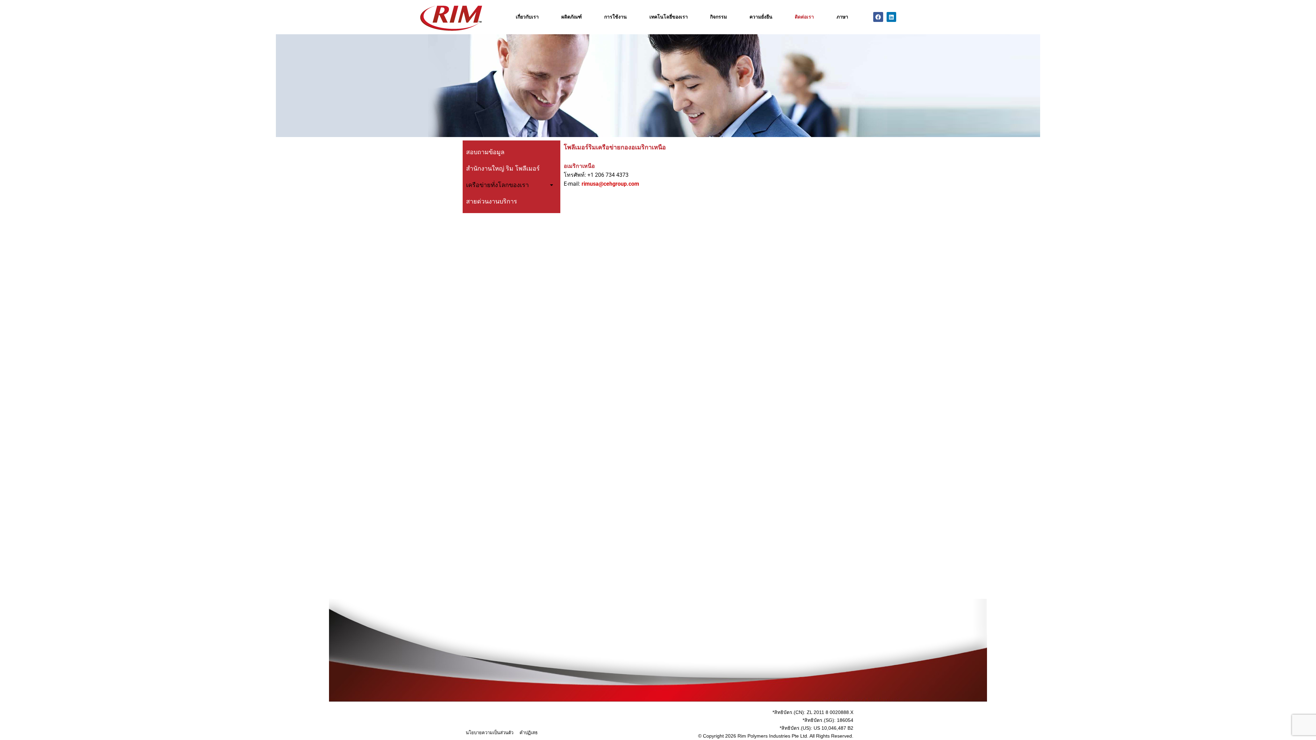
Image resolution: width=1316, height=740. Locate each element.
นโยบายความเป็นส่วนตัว (489, 732)
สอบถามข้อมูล (485, 152)
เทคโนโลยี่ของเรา (668, 17)
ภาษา (842, 17)
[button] (511, 185)
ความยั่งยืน (761, 17)
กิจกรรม (718, 17)
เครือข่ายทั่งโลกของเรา (497, 185)
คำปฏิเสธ (529, 732)
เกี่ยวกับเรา (527, 17)
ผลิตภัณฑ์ (571, 17)
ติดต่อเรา (804, 17)
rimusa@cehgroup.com (610, 184)
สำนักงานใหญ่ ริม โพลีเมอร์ (503, 168)
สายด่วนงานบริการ (491, 201)
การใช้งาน (615, 17)
